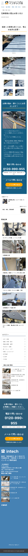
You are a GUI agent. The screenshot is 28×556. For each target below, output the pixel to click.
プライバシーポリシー (14, 544)
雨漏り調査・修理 (14, 344)
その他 (14, 359)
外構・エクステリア (14, 351)
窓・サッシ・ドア (14, 349)
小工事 (14, 356)
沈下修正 (14, 354)
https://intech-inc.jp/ (11, 471)
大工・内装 (14, 339)
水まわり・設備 (14, 346)
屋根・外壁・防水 (6, 10)
